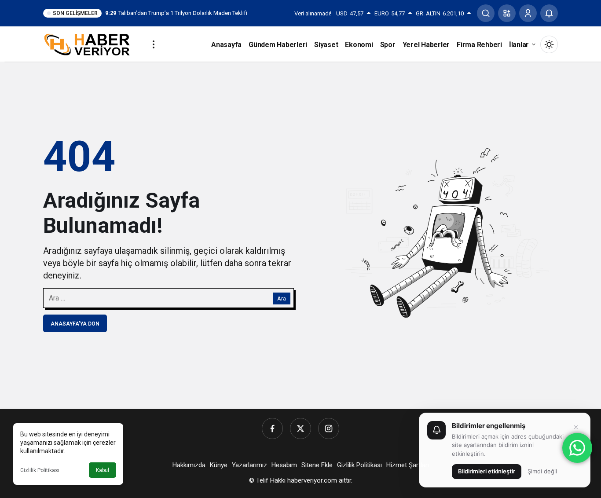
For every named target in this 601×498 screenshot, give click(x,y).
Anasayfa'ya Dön (75, 324)
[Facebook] (272, 428)
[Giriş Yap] (528, 13)
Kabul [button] (102, 470)
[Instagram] (328, 428)
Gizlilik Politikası (39, 470)
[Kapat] (576, 427)
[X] (300, 428)
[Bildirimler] (549, 13)
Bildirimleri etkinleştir (486, 471)
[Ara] (486, 13)
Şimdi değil (542, 471)
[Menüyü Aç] (153, 44)
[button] (507, 13)
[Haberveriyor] (90, 44)
